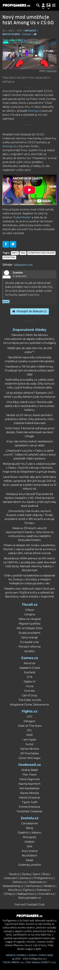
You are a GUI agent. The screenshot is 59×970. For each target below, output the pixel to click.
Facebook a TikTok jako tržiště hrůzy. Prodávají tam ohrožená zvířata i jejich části (29, 370)
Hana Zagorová (29, 779)
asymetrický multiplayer (41, 253)
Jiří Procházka (29, 753)
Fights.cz (29, 711)
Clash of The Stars (29, 725)
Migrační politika (29, 623)
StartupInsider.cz (29, 897)
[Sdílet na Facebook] (5, 244)
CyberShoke (22, 217)
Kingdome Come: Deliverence (29, 704)
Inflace (29, 609)
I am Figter (29, 739)
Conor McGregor (30, 758)
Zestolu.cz (30, 818)
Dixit (29, 846)
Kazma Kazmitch (29, 783)
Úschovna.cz (34, 886)
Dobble (29, 841)
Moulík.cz (14, 889)
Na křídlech (29, 855)
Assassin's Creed (29, 667)
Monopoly (29, 837)
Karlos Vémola (29, 748)
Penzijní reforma (29, 646)
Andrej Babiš (29, 770)
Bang (29, 828)
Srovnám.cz (46, 893)
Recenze (29, 663)
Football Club (35, 904)
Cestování (10, 878)
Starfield (29, 672)
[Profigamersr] (16, 5)
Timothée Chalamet (29, 811)
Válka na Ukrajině (29, 619)
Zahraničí (30, 30)
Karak (29, 860)
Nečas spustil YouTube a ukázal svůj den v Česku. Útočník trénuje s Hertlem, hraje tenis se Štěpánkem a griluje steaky (29, 467)
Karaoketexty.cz (13, 886)
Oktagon (29, 721)
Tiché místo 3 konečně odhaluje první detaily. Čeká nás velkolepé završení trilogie (30, 432)
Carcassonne (29, 823)
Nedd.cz (49, 886)
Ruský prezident (29, 632)
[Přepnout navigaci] (43, 5)
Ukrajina (29, 614)
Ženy (45, 874)
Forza (29, 686)
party (15, 253)
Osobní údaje (46, 955)
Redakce (22, 955)
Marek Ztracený (29, 797)
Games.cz (29, 658)
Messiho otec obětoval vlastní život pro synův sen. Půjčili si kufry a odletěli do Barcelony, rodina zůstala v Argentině (29, 592)
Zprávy (26, 874)
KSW (29, 735)
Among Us (35, 110)
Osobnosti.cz (29, 765)
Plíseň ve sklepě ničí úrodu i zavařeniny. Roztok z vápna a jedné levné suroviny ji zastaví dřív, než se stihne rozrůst (29, 549)
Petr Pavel (30, 774)
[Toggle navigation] (53, 5)
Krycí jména (29, 851)
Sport (36, 874)
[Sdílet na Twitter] (13, 244)
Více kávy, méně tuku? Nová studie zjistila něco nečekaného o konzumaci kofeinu (29, 405)
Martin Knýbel (11, 34)
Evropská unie (29, 642)
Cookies (33, 955)
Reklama (10, 955)
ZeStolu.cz (19, 882)
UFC (29, 716)
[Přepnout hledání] (38, 5)
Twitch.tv (51, 70)
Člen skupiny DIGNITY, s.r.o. (41, 962)
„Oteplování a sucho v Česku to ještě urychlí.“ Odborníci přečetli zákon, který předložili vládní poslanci (29, 454)
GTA (29, 677)
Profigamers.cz (43, 878)
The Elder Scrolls (29, 700)
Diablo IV (29, 681)
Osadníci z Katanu (29, 832)
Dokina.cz (43, 889)
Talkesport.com (23, 265)
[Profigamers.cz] (29, 916)
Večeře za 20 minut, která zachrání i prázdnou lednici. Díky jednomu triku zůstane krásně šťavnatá (29, 419)
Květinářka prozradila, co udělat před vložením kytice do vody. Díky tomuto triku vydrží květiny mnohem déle (29, 383)
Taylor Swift (29, 802)
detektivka (9, 257)
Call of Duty (29, 695)
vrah (23, 253)
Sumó (29, 744)
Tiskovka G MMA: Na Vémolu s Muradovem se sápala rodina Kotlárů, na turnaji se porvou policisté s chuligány (29, 338)
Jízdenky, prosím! (29, 864)
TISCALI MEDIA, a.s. (14, 962)
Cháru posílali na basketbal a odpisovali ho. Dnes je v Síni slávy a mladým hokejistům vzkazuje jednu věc (29, 579)
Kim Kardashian (29, 788)
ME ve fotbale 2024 (29, 628)
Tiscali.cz (30, 604)
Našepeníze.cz (27, 893)
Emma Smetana (29, 806)
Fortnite (29, 690)
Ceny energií (29, 637)
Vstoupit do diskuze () (31, 311)
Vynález (29, 651)
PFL (29, 730)
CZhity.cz (9, 893)
